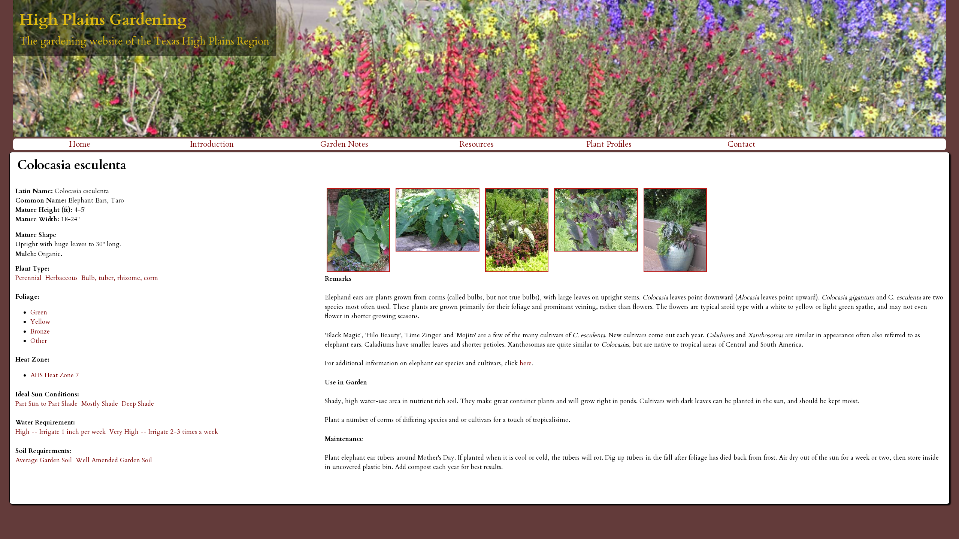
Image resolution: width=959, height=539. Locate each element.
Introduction (212, 144)
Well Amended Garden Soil (114, 460)
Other (38, 341)
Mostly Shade (99, 403)
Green (38, 312)
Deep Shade (138, 403)
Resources (477, 144)
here (525, 363)
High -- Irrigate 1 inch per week (60, 431)
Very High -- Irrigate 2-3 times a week (163, 431)
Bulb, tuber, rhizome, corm (119, 278)
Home (79, 144)
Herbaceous (61, 278)
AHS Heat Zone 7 (54, 375)
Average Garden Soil (43, 460)
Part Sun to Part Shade (46, 403)
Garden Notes (344, 144)
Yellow (40, 321)
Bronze (40, 331)
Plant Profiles (609, 144)
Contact (741, 144)
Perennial (28, 278)
